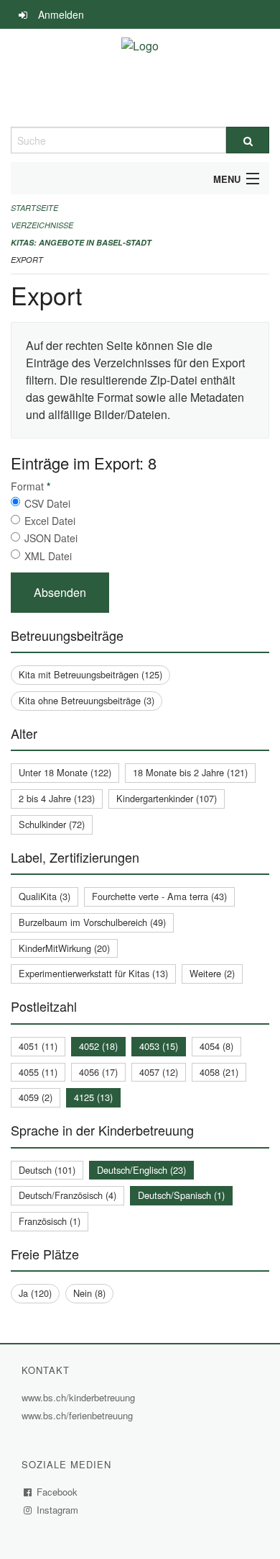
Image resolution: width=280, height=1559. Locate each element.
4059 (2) (35, 1097)
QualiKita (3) (44, 896)
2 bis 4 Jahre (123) (57, 798)
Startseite (34, 207)
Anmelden (61, 14)
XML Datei (48, 556)
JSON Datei (51, 538)
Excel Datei (49, 520)
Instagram (58, 1510)
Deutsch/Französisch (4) (67, 1195)
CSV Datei (47, 503)
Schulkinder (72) (52, 824)
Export (27, 259)
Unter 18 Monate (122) (65, 772)
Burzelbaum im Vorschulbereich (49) (92, 922)
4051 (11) (38, 1046)
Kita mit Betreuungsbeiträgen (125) (90, 674)
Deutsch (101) (47, 1170)
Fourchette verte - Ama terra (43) (159, 896)
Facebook (57, 1492)
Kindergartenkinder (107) (166, 798)
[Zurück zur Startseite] (140, 77)
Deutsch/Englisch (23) (141, 1170)
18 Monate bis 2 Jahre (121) (190, 772)
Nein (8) (89, 1293)
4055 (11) (38, 1072)
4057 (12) (158, 1072)
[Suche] (247, 140)
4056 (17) (98, 1072)
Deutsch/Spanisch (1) (181, 1195)
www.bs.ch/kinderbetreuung (80, 1397)
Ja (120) (35, 1293)
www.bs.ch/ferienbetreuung (79, 1415)
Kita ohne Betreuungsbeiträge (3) (86, 700)
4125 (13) (93, 1097)
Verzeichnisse (42, 225)
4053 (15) (158, 1046)
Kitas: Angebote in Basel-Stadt (81, 242)
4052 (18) (98, 1046)
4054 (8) (216, 1046)
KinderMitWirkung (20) (64, 948)
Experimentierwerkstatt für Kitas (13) (93, 973)
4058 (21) (219, 1072)
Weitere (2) (212, 973)
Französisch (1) (49, 1221)
